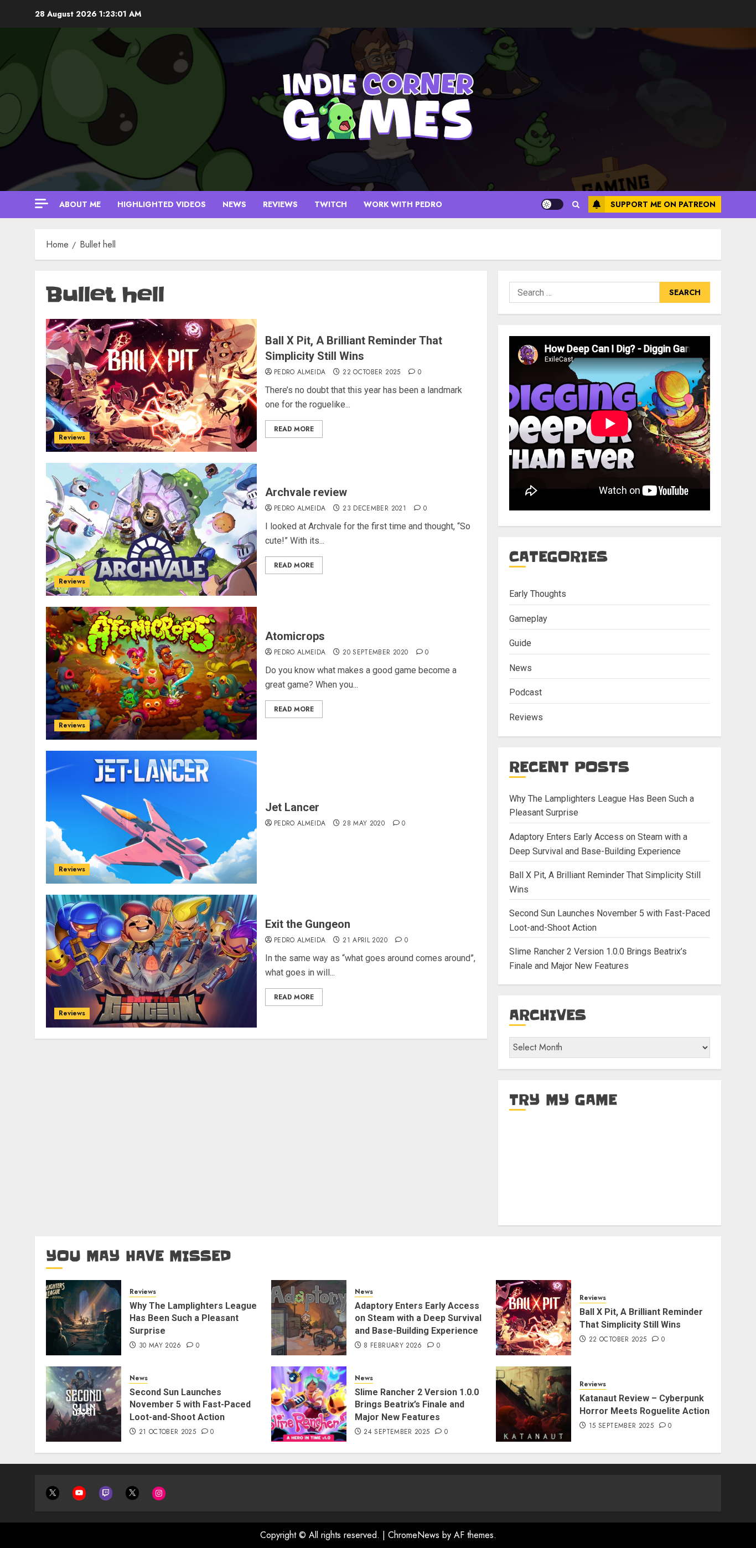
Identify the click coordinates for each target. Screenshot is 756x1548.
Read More (294, 429)
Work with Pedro (403, 204)
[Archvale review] (151, 529)
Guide (520, 643)
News (234, 204)
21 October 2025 (167, 1432)
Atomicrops (295, 636)
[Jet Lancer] (151, 817)
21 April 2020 (365, 940)
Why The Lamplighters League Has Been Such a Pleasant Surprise (193, 1318)
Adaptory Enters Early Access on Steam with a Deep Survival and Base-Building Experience (418, 1318)
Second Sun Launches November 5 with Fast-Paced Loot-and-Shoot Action (190, 1404)
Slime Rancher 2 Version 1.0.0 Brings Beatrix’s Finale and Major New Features (417, 1404)
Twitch (330, 204)
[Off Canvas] (41, 203)
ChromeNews (413, 1535)
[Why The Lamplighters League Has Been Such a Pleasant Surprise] (83, 1317)
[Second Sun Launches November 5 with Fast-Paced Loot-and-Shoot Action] (83, 1404)
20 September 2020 (375, 652)
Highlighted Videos (161, 204)
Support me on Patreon (663, 204)
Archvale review (306, 492)
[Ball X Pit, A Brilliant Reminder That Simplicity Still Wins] (151, 385)
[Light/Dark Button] (552, 204)
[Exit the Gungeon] (151, 961)
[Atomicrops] (151, 673)
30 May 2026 (160, 1345)
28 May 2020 (364, 823)
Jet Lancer (292, 807)
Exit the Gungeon (307, 924)
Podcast (525, 692)
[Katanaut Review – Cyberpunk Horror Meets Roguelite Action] (533, 1404)
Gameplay (528, 618)
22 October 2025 (371, 372)
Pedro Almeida (300, 372)
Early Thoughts (537, 594)
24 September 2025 (396, 1432)
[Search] (576, 204)
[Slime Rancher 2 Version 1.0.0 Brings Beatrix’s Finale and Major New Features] (308, 1404)
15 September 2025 (621, 1426)
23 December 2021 (374, 508)
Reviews (280, 204)
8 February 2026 (393, 1345)
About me (80, 204)
